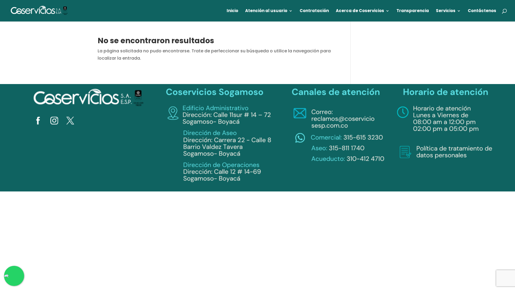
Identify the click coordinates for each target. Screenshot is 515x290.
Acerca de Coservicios (360, 11)
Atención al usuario (266, 11)
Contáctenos (482, 11)
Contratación (314, 11)
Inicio (232, 11)
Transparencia (412, 11)
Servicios (445, 11)
